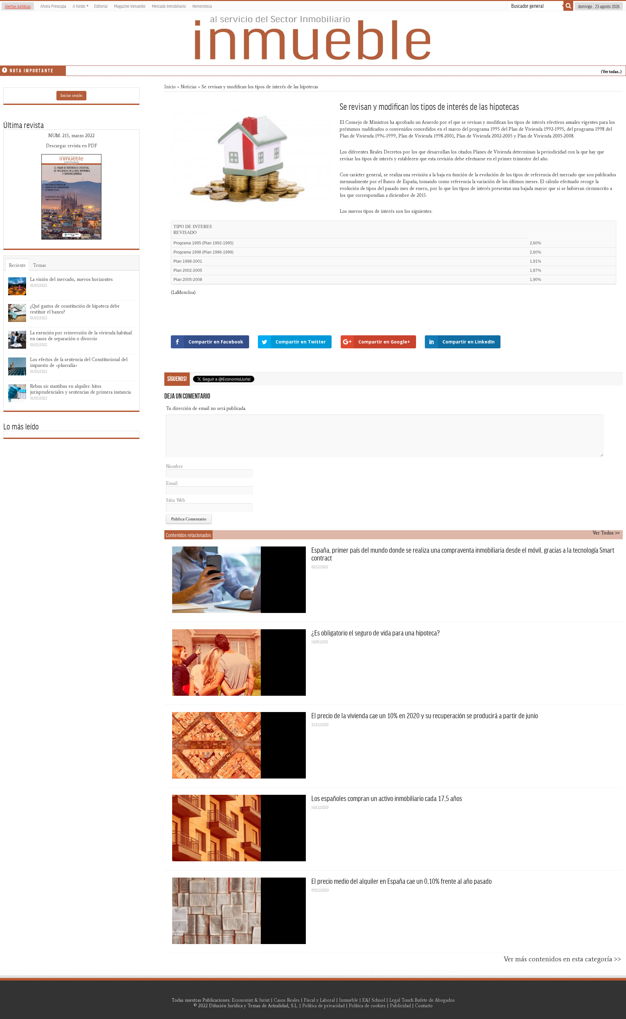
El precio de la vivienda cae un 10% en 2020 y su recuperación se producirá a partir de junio (424, 715)
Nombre (174, 466)
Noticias (189, 87)
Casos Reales (287, 1000)
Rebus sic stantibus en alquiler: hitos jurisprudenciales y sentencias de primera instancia (80, 389)
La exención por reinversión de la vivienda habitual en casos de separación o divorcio (81, 336)
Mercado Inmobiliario (169, 5)
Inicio (170, 87)
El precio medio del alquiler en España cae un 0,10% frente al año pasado (401, 881)
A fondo (79, 5)
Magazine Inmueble (129, 5)
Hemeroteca (202, 5)
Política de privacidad (323, 1006)
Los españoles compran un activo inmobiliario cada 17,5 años (386, 798)
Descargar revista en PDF (71, 146)
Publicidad (400, 1006)
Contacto (424, 1006)
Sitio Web (175, 500)
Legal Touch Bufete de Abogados (422, 1000)
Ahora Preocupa (53, 5)
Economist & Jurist (251, 1000)
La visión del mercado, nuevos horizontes (71, 279)
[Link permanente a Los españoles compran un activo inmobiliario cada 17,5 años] (239, 828)
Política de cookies (367, 1006)
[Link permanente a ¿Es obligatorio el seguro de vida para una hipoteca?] (239, 662)
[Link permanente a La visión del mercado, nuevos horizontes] (17, 286)
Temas (39, 265)
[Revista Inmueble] (313, 38)
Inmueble (348, 1000)
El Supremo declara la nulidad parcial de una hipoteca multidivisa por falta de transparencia (151, 69)
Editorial (101, 5)
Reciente (17, 265)
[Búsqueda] (568, 6)
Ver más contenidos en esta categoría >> (562, 959)
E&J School (373, 1000)
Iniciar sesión (71, 95)
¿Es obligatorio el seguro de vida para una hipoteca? (375, 632)
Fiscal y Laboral (319, 1000)
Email (171, 483)
